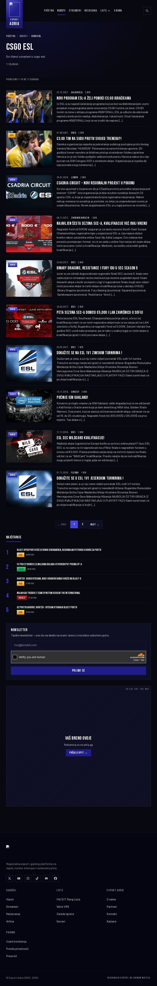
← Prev (62, 524)
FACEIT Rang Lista (68, 899)
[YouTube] (18, 878)
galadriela (77, 92)
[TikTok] (37, 878)
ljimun (74, 177)
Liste (104, 10)
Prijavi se (78, 671)
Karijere (111, 921)
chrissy (75, 391)
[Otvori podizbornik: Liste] (109, 11)
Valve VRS (62, 906)
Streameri (75, 10)
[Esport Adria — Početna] (21, 851)
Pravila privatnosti (17, 948)
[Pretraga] (147, 11)
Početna (49, 10)
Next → (94, 524)
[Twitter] (9, 878)
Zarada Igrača (65, 914)
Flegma (74, 472)
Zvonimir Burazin (80, 217)
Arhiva (10, 921)
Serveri (60, 921)
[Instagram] (28, 878)
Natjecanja (90, 10)
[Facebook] (55, 878)
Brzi (73, 262)
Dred (73, 132)
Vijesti (61, 10)
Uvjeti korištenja (16, 941)
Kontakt (112, 914)
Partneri (112, 906)
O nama (118, 10)
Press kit (11, 956)
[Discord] (46, 878)
